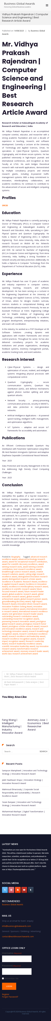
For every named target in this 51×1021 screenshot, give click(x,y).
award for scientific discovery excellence (19, 564)
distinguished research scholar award (25, 579)
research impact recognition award (23, 639)
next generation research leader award (26, 614)
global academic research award (23, 594)
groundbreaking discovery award (16, 601)
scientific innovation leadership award (18, 646)
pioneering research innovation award (18, 621)
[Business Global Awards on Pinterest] (11, 890)
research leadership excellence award (25, 643)
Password (11, 965)
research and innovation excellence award (25, 627)
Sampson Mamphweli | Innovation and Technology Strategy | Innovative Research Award (24, 772)
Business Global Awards (19, 3)
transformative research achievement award (20, 649)
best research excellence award (27, 569)
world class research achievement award (20, 653)
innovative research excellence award (22, 607)
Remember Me (11, 978)
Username (12, 953)
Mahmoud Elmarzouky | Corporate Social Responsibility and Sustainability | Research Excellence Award (21, 792)
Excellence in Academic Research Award (19, 581)
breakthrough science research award (18, 571)
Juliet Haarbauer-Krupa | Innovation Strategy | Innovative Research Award (22, 782)
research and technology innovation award (22, 630)
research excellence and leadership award (27, 636)
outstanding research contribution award (20, 616)
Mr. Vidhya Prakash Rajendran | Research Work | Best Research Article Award (23, 675)
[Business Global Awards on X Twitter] (5, 890)
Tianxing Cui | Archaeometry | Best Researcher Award (12, 724)
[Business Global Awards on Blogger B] (18, 890)
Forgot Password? (10, 996)
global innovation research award (22, 595)
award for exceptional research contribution (28, 561)
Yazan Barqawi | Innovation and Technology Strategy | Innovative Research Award (21, 804)
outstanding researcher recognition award (20, 618)
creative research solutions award (22, 572)
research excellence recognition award (19, 638)
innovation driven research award (32, 604)
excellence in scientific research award (18, 589)
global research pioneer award (33, 599)
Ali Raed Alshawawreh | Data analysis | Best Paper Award (24, 683)
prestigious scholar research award (24, 626)
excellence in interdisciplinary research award (28, 586)
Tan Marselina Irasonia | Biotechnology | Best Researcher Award (37, 726)
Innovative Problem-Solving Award (17, 606)
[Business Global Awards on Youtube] (24, 890)
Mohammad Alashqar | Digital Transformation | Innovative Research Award (23, 813)
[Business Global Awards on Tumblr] (31, 890)
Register (5, 994)
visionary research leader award (34, 651)
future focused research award (22, 590)
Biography (15, 556)
